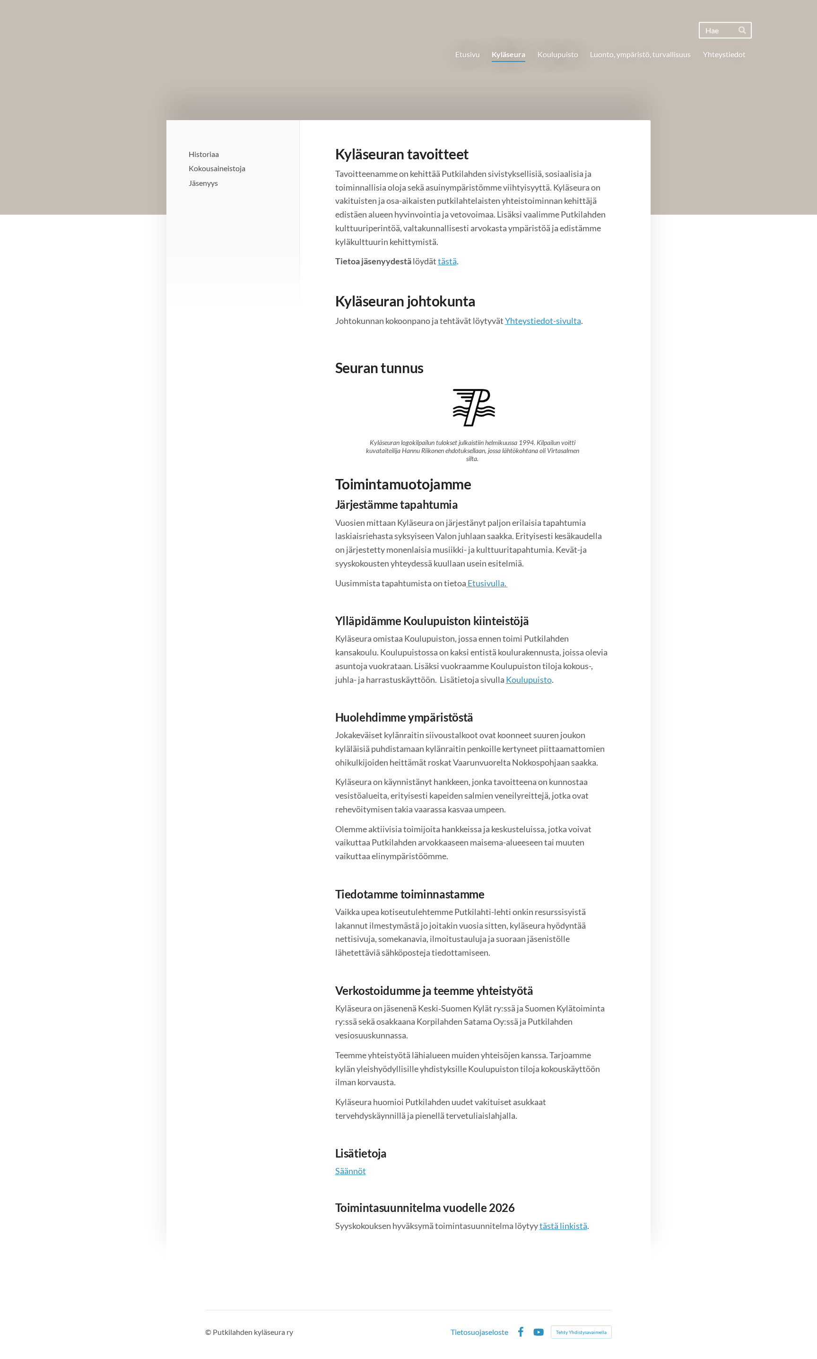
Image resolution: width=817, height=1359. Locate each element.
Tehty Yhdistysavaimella (581, 1332)
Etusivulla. (487, 583)
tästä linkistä (563, 1225)
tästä (447, 261)
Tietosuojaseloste (479, 1332)
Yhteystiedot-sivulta (543, 320)
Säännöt (350, 1171)
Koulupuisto (529, 679)
